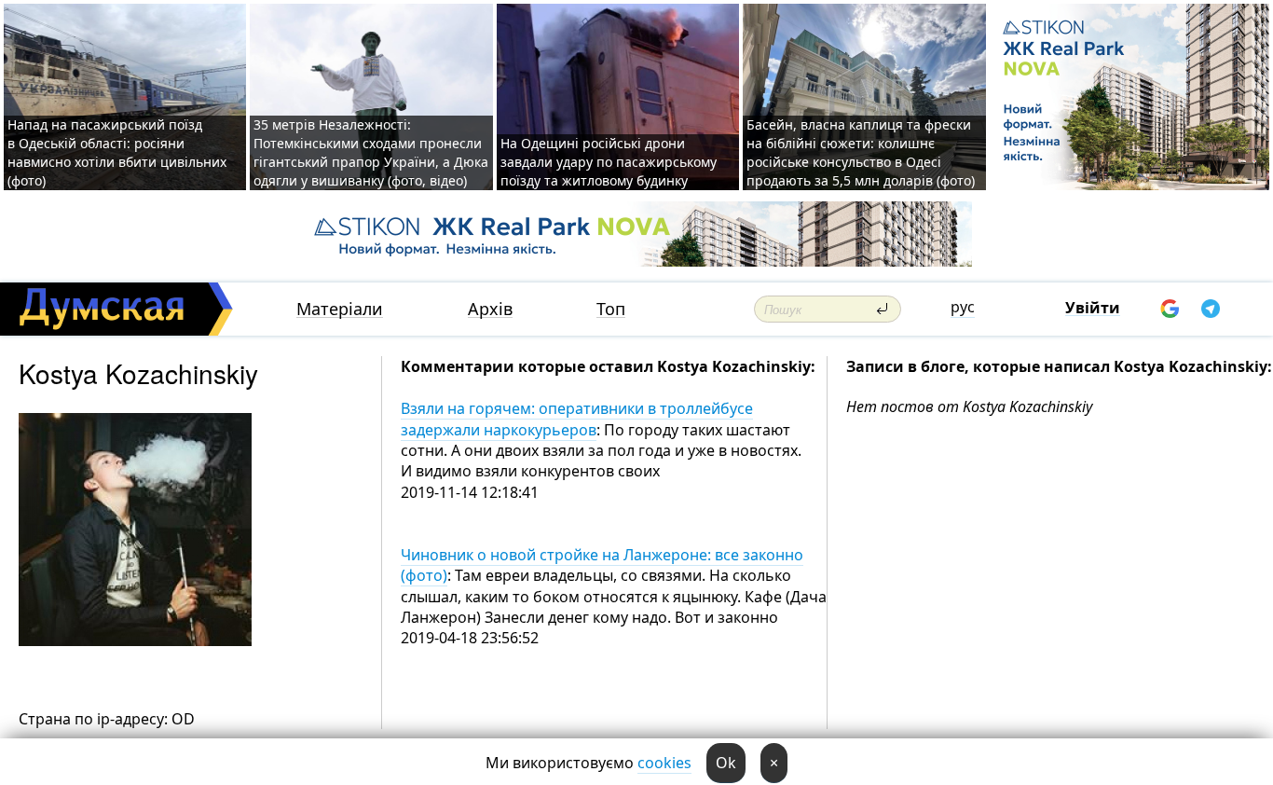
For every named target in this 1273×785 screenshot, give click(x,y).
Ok (726, 762)
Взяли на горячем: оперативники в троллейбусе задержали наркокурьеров (577, 418)
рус (963, 306)
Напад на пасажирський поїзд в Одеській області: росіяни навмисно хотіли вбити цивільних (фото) (116, 152)
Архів (490, 309)
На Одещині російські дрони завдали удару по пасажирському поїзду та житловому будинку (608, 161)
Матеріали (339, 309)
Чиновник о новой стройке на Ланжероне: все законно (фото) (602, 564)
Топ (610, 309)
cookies (664, 762)
